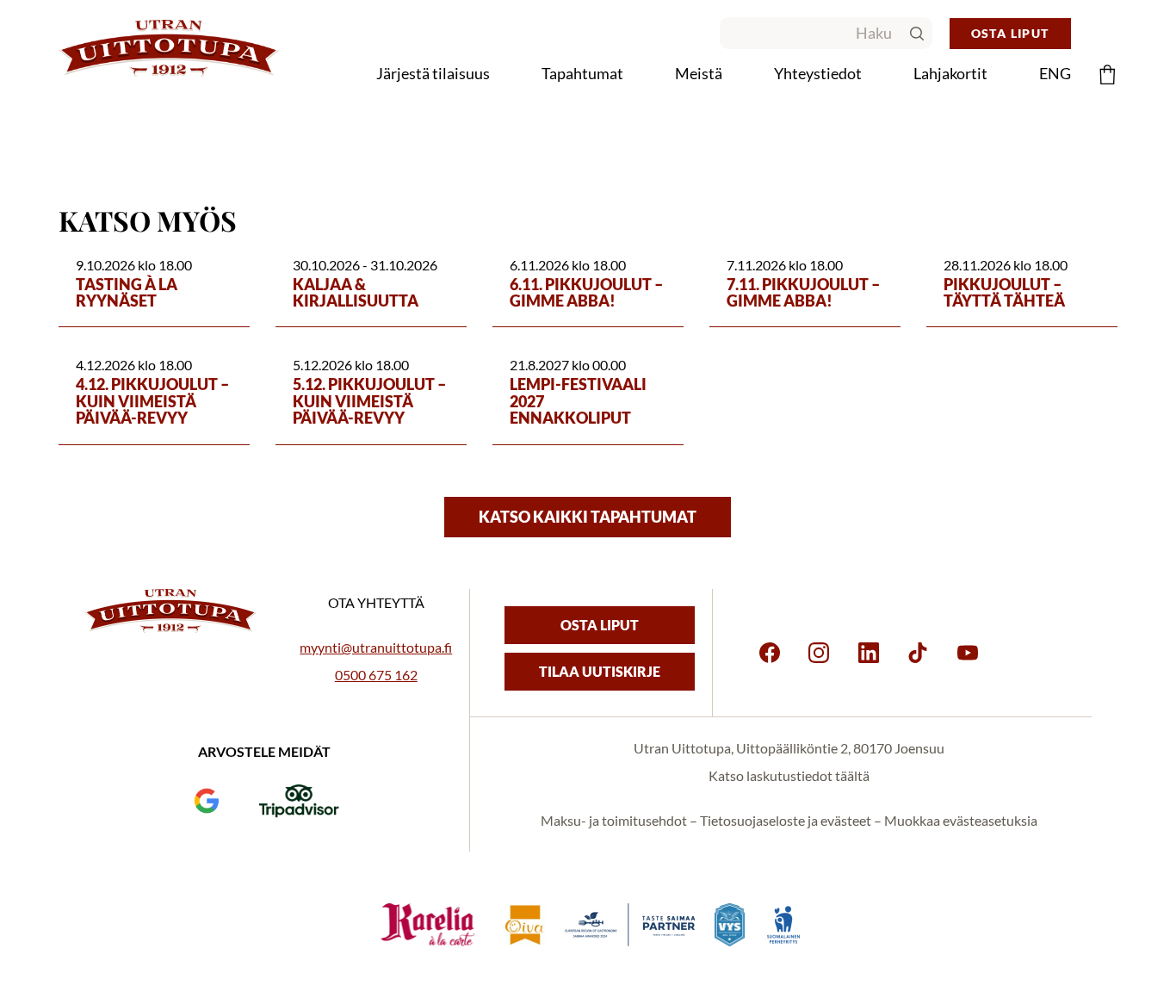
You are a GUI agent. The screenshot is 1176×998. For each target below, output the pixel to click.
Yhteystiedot (818, 73)
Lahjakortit (950, 73)
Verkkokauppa (602, 111)
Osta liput (1010, 33)
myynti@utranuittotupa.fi (376, 647)
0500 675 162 (376, 674)
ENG (1055, 73)
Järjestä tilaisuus (433, 73)
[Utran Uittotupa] (169, 48)
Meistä (698, 73)
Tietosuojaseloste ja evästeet (785, 820)
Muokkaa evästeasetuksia (960, 820)
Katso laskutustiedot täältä (789, 775)
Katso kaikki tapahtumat (587, 516)
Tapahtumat (582, 73)
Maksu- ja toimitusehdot (614, 820)
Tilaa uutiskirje (599, 671)
